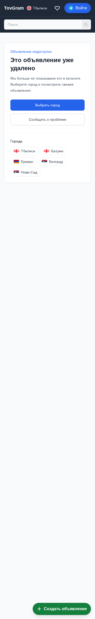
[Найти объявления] (86, 24)
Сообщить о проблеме (47, 119)
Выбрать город (47, 105)
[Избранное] (57, 8)
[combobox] (43, 24)
